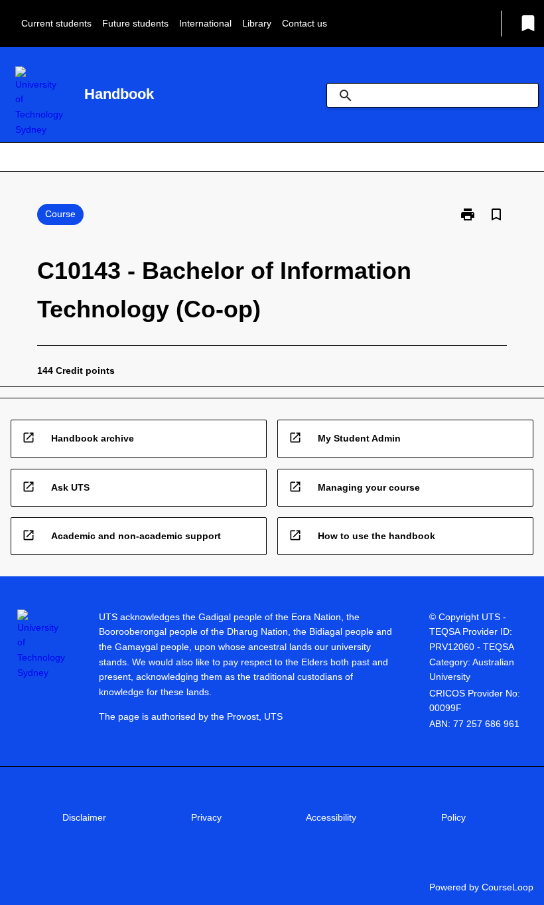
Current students (56, 23)
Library (256, 23)
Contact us (304, 23)
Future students (135, 23)
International (205, 23)
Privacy (206, 817)
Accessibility (331, 817)
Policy (453, 817)
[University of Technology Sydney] (39, 101)
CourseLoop (507, 887)
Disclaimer (84, 817)
